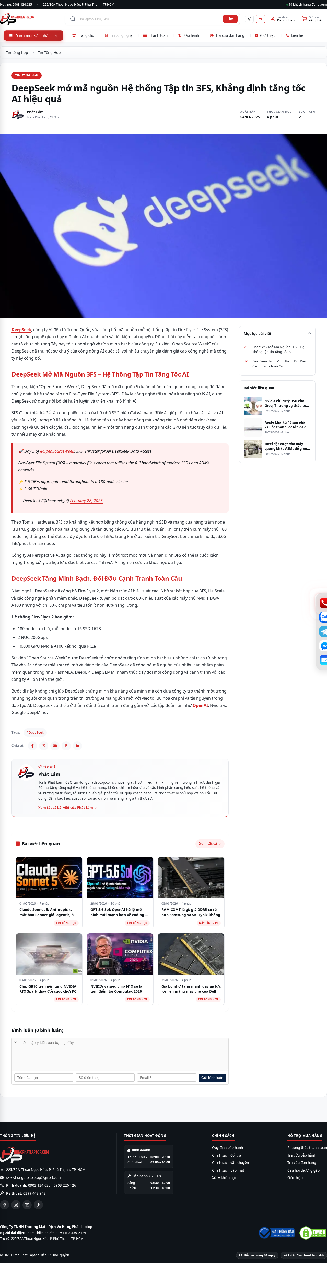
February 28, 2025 (86, 500)
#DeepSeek (35, 732)
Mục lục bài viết (257, 333)
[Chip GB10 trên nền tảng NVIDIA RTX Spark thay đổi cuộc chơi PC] (49, 954)
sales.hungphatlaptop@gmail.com (33, 1177)
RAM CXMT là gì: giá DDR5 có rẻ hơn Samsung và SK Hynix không (190, 912)
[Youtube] (27, 1204)
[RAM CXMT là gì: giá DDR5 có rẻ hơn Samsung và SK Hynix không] (191, 877)
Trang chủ (86, 35)
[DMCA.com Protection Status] (313, 1233)
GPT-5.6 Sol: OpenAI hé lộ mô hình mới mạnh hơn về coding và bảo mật (119, 914)
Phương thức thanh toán (307, 1147)
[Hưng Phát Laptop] (30, 19)
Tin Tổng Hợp (49, 52)
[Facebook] (32, 745)
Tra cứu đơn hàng (230, 35)
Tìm (230, 19)
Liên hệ (297, 35)
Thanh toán (158, 35)
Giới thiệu (267, 35)
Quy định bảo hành (227, 1147)
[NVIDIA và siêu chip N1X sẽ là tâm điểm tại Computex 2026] (120, 954)
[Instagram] (15, 1204)
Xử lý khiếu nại (224, 1177)
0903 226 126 (65, 1185)
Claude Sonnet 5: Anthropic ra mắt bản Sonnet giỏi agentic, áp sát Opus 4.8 (47, 914)
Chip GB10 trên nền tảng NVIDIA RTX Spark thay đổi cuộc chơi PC (47, 989)
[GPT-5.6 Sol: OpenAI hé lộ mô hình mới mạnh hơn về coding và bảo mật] (120, 877)
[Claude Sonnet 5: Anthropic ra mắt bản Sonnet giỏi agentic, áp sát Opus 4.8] (49, 877)
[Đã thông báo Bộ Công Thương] (276, 1233)
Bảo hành (191, 35)
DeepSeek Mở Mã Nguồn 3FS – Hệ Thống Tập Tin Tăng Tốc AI (278, 349)
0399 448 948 (34, 1193)
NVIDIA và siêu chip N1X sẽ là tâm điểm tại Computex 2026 (116, 989)
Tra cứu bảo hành (301, 1155)
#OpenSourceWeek (57, 451)
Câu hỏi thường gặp (303, 1170)
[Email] (55, 745)
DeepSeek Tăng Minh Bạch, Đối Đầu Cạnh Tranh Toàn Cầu (279, 364)
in (77, 745)
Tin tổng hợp (17, 52)
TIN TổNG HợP (26, 75)
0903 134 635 (39, 1185)
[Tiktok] (38, 1204)
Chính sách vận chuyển (230, 1162)
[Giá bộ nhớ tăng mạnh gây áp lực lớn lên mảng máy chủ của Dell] (191, 954)
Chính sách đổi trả (226, 1155)
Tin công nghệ (121, 35)
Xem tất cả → (210, 843)
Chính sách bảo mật (228, 1170)
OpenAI (200, 705)
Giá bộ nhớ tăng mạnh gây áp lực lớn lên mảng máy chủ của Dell (191, 989)
